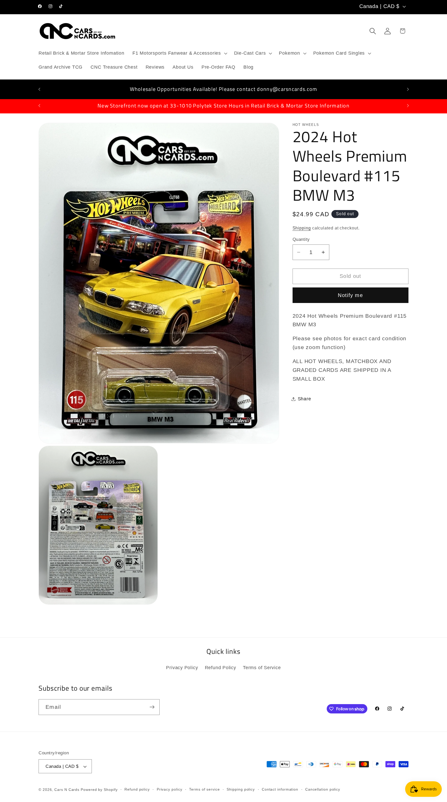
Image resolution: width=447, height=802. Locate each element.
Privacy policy (169, 789)
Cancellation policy (322, 789)
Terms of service (204, 789)
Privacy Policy (182, 667)
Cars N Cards (66, 789)
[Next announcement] (408, 89)
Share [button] (304, 398)
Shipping (302, 228)
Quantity (301, 239)
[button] (179, 53)
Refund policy (137, 789)
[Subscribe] (152, 707)
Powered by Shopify (99, 789)
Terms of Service (262, 667)
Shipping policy (241, 789)
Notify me (350, 295)
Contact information (280, 789)
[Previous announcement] (39, 89)
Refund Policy (220, 667)
